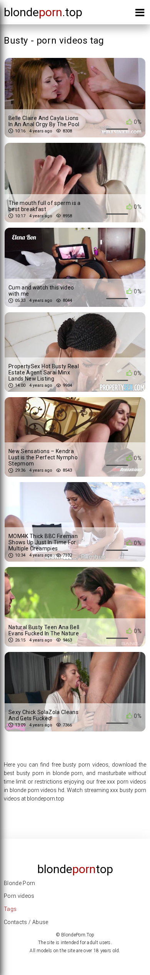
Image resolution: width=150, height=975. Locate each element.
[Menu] (139, 14)
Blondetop (75, 869)
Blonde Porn (19, 883)
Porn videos (19, 896)
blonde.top (43, 12)
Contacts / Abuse (26, 922)
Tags (10, 909)
